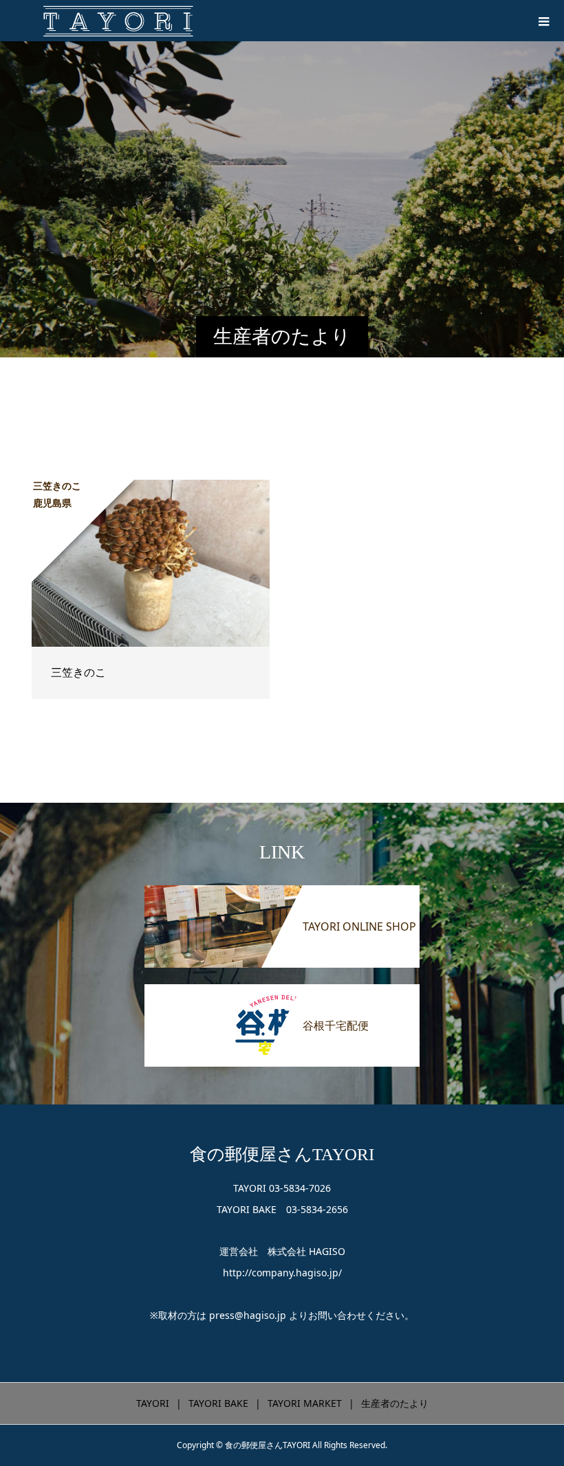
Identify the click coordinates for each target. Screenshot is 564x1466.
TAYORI (152, 1403)
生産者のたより (395, 1403)
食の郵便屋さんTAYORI (282, 1154)
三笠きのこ (78, 672)
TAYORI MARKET (305, 1403)
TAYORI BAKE (218, 1403)
